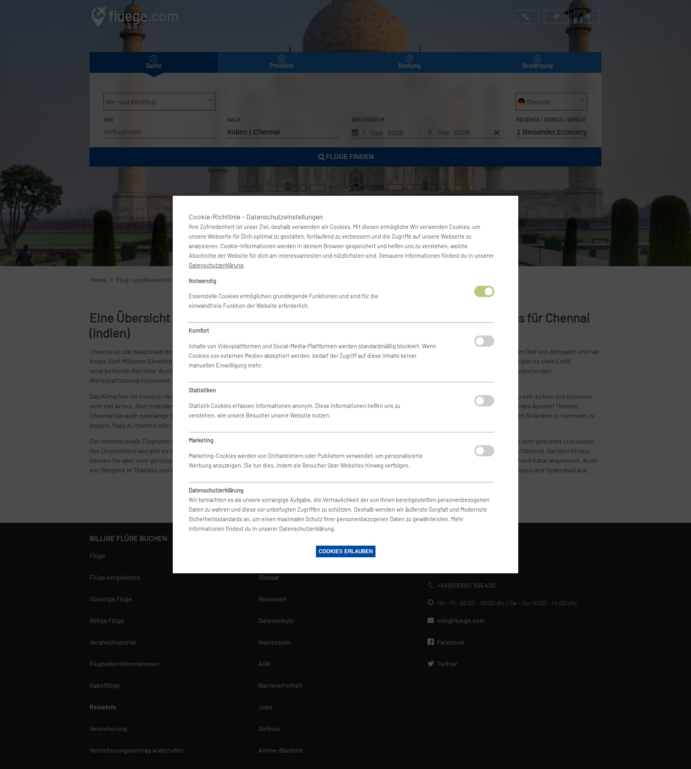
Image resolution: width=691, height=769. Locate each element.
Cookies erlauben (346, 551)
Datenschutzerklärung (216, 265)
